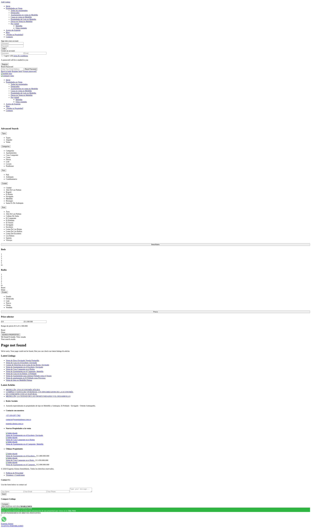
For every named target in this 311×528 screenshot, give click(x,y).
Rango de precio (7, 326)
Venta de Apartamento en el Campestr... (21, 465)
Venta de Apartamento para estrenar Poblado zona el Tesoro (29, 376)
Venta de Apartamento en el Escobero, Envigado (24, 367)
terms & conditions (20, 56)
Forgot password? (30, 71)
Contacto (9, 37)
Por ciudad (15, 24)
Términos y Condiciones (15, 475)
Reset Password (30, 69)
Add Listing (5, 2)
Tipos (4, 133)
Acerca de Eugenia (13, 30)
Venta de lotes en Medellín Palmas (19, 380)
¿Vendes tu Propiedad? (14, 35)
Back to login (6, 71)
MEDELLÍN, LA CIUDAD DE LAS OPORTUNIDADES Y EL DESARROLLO (38, 396)
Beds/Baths (155, 244)
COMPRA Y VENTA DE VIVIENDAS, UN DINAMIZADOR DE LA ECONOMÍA (39, 392)
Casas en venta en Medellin (21, 17)
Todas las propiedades (19, 10)
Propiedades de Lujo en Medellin (23, 19)
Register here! (17, 71)
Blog (8, 32)
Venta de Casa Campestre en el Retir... (20, 460)
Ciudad (4, 183)
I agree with (16, 56)
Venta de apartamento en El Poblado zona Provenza (25, 378)
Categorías (6, 146)
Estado (4, 292)
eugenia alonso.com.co (14, 424)
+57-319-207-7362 (13, 415)
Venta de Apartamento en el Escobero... (21, 456)
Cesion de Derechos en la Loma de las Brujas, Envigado (27, 365)
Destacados (15, 13)
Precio (155, 312)
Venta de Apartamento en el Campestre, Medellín (24, 371)
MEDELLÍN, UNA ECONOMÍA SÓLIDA (23, 390)
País (3, 170)
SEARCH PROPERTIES (10, 335)
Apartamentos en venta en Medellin (24, 15)
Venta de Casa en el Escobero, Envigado (21, 363)
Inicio (8, 6)
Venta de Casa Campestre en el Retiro (20, 369)
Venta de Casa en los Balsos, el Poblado (21, 374)
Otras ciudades (21, 28)
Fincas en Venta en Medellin (21, 21)
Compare (5, 504)
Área (3, 207)
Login (4, 48)
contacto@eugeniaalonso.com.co (18, 419)
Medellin (19, 26)
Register (5, 64)
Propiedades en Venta (14, 8)
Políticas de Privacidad (14, 473)
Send (4, 494)
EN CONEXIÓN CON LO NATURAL (21, 394)
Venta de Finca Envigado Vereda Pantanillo (22, 360)
